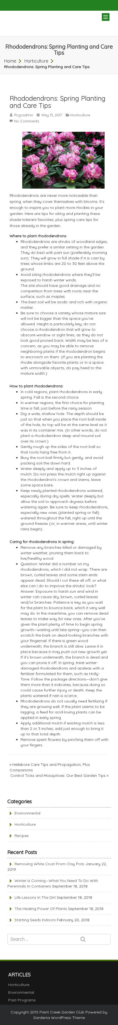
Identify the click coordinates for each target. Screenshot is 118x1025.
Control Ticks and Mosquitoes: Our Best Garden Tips (58, 775)
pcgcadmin (23, 115)
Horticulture (36, 61)
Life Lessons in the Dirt (35, 897)
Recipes (22, 835)
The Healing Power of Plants (41, 908)
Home (10, 61)
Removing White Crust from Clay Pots (49, 863)
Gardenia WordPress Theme (59, 1017)
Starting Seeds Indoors (35, 919)
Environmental (27, 813)
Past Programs (22, 1000)
